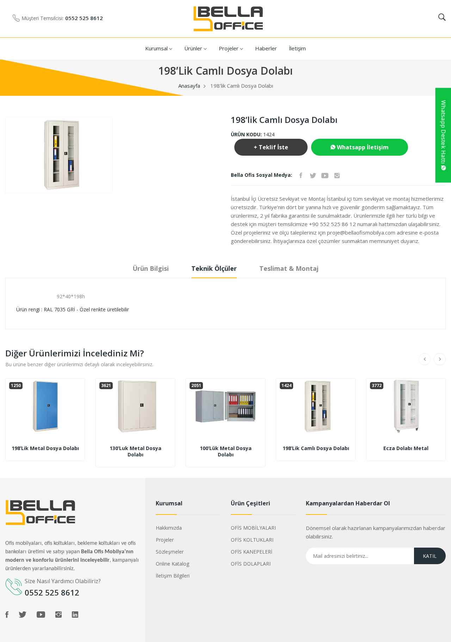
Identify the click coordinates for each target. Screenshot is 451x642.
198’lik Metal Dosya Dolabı (45, 448)
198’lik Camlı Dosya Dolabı (316, 448)
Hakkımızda (169, 527)
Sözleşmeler (170, 551)
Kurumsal (157, 48)
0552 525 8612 (84, 17)
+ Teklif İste (271, 147)
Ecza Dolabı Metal (405, 448)
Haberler (266, 48)
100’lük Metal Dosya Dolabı (226, 451)
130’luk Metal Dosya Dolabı (135, 451)
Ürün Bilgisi (150, 268)
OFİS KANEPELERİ (251, 551)
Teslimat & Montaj (289, 268)
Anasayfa (189, 85)
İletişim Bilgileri (173, 575)
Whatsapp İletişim (362, 147)
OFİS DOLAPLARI (251, 563)
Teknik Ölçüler (214, 268)
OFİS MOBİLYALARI (253, 527)
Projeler (229, 48)
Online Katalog (172, 563)
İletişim (297, 48)
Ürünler (194, 48)
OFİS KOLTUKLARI (252, 539)
